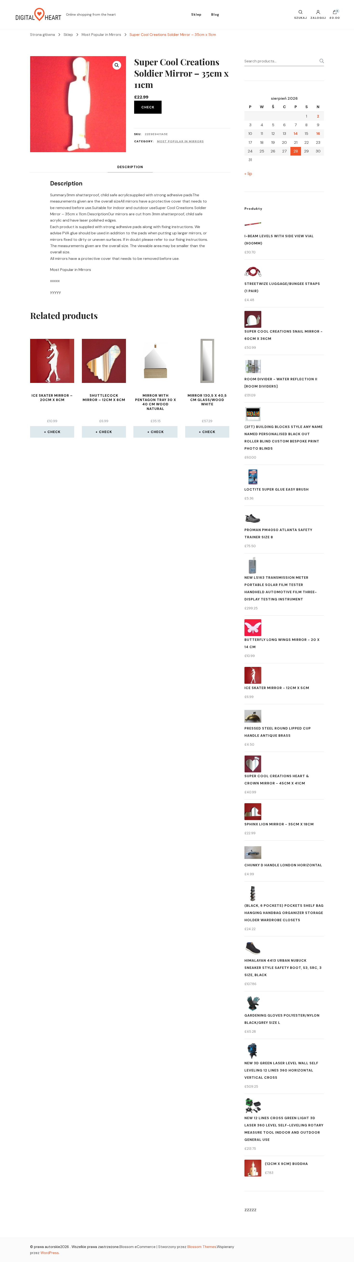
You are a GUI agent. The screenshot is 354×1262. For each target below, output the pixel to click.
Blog (215, 15)
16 (318, 133)
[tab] (130, 167)
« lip (248, 173)
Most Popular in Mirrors (180, 141)
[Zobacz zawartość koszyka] (334, 13)
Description (130, 167)
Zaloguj (318, 17)
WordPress (49, 1252)
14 (296, 133)
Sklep (196, 15)
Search (320, 61)
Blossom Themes (201, 1246)
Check (147, 107)
